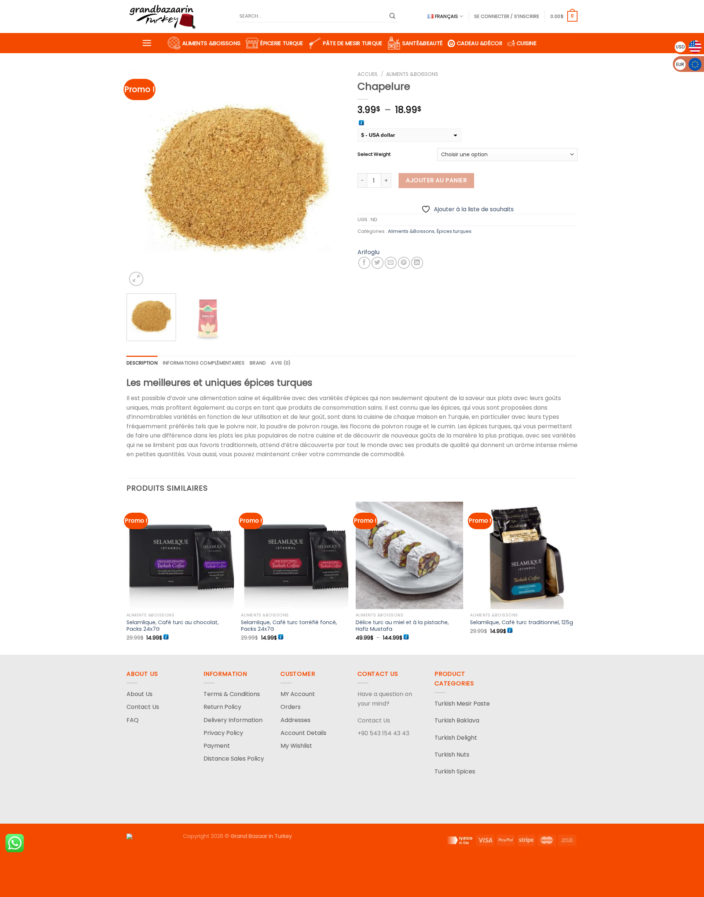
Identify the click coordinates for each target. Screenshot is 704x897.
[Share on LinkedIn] (417, 263)
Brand (258, 363)
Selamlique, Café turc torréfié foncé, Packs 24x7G (289, 626)
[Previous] (140, 178)
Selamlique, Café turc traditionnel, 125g (521, 622)
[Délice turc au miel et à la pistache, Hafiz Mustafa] (409, 555)
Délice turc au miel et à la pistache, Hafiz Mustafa (402, 626)
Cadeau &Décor (479, 43)
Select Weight (374, 154)
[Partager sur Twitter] (377, 263)
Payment (216, 746)
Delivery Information (233, 720)
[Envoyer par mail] (391, 263)
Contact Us (142, 707)
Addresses (295, 720)
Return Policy (222, 707)
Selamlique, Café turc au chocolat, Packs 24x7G (172, 626)
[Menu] (147, 43)
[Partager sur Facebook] (364, 263)
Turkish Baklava (456, 720)
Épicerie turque (281, 43)
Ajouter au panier (436, 180)
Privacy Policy (223, 733)
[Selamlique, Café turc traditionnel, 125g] (524, 555)
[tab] (142, 363)
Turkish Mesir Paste (462, 703)
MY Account (297, 694)
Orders (290, 707)
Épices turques (454, 231)
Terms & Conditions (231, 694)
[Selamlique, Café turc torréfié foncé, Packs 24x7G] (294, 555)
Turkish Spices (454, 771)
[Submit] (392, 16)
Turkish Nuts (451, 754)
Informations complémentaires (204, 363)
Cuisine (526, 43)
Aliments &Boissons (211, 43)
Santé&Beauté (422, 43)
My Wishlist (296, 746)
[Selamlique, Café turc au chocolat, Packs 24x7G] (180, 555)
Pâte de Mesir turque (352, 43)
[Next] (333, 178)
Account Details (303, 733)
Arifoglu (369, 252)
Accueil (368, 74)
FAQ (132, 720)
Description (142, 363)
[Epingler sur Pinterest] (404, 263)
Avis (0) (280, 363)
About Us (139, 694)
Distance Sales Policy (233, 758)
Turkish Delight (455, 737)
